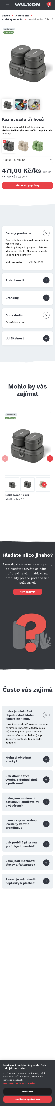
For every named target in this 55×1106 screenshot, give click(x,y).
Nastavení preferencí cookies (19, 1083)
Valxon (6, 15)
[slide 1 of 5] (27, 444)
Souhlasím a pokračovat (27, 1099)
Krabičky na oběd (12, 19)
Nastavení (27, 1091)
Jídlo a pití (22, 15)
